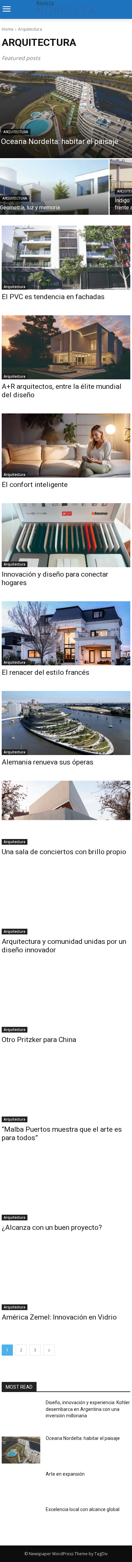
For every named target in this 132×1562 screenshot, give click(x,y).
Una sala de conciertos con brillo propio (65, 852)
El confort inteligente (35, 485)
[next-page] (49, 1350)
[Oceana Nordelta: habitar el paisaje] (21, 1450)
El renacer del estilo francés (45, 672)
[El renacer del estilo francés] (66, 633)
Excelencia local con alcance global (82, 1509)
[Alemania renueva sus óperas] (66, 723)
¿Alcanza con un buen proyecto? (52, 1227)
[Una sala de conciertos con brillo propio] (66, 813)
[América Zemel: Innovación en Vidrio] (66, 1278)
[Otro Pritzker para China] (66, 1000)
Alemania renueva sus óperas (47, 762)
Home (8, 29)
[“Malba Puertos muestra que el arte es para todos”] (66, 1090)
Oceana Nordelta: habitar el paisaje (83, 1438)
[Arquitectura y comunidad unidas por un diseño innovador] (66, 902)
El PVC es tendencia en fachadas (53, 297)
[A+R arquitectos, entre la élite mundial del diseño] (66, 347)
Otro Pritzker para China (39, 1040)
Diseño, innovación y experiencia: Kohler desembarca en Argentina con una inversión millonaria (88, 1409)
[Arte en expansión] (21, 1485)
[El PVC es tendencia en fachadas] (66, 258)
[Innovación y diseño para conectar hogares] (66, 535)
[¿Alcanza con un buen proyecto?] (66, 1188)
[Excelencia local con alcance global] (21, 1521)
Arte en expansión (65, 1474)
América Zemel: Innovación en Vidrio (59, 1317)
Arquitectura (15, 132)
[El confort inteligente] (66, 445)
